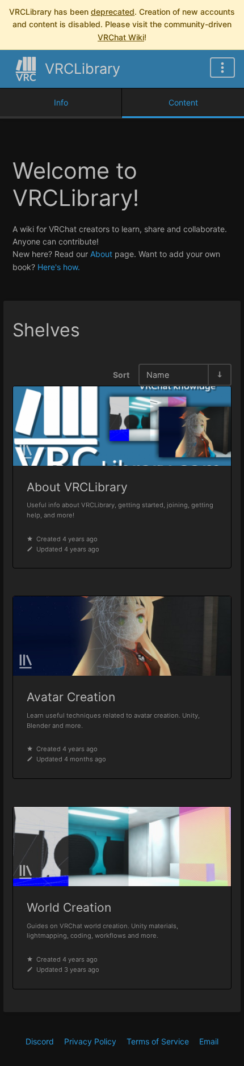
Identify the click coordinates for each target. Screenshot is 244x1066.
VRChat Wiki (121, 37)
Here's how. (58, 267)
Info (61, 102)
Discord (40, 1041)
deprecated (112, 11)
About (101, 254)
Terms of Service (158, 1041)
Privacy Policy (90, 1041)
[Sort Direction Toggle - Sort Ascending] (219, 375)
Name (157, 375)
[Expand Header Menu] (222, 67)
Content (183, 102)
